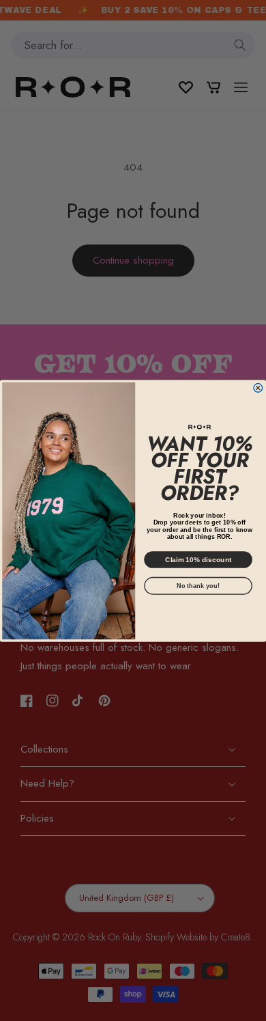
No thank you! (198, 585)
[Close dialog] (258, 387)
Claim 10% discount (198, 559)
